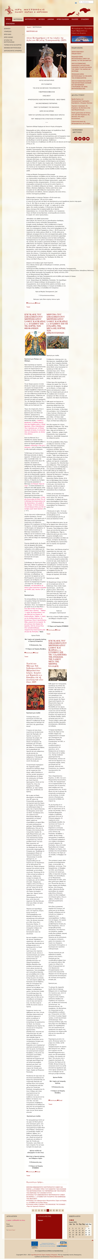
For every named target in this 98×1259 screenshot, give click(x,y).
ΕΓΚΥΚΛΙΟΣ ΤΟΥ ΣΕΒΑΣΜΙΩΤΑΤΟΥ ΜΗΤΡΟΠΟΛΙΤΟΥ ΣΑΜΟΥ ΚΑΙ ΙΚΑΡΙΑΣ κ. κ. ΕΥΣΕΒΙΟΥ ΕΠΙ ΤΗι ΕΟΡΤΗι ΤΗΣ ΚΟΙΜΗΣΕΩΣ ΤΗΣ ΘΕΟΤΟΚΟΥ (46, 1196)
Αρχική (29, 27)
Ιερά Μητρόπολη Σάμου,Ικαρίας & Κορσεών (44, 1254)
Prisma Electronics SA (56, 1256)
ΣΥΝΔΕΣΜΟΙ (85, 19)
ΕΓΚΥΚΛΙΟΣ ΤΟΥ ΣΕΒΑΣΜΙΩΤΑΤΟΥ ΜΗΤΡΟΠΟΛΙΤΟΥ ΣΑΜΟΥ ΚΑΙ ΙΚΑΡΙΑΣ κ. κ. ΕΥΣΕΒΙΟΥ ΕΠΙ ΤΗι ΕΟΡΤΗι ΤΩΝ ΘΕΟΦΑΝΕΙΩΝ (35, 321)
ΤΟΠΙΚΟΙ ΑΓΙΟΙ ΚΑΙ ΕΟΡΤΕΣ (13, 45)
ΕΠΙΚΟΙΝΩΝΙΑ (10, 23)
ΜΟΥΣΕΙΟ (42, 19)
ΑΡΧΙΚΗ (8, 19)
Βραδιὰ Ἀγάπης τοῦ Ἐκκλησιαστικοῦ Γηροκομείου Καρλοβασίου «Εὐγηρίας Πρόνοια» (82, 101)
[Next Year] (72, 1220)
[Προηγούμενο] (36, 1210)
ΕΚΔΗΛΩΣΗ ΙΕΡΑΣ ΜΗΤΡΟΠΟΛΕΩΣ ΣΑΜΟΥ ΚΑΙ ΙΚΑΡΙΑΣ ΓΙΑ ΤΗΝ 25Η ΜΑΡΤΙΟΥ (81, 58)
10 (57, 1210)
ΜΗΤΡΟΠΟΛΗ (18, 19)
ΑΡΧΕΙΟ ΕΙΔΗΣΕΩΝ (63, 19)
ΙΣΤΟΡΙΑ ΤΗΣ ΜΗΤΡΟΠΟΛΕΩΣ (9, 41)
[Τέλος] (62, 1210)
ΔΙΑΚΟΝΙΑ (51, 19)
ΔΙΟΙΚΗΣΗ (7, 28)
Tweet (28, 307)
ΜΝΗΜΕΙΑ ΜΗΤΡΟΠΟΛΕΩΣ (12, 48)
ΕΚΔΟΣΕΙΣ (75, 19)
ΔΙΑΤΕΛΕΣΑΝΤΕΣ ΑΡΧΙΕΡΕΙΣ (13, 50)
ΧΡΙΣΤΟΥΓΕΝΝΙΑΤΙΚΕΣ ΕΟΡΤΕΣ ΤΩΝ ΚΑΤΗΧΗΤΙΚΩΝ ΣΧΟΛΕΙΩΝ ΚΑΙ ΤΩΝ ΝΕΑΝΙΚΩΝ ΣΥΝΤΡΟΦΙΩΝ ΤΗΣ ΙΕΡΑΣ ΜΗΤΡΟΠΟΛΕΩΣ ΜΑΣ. (82, 84)
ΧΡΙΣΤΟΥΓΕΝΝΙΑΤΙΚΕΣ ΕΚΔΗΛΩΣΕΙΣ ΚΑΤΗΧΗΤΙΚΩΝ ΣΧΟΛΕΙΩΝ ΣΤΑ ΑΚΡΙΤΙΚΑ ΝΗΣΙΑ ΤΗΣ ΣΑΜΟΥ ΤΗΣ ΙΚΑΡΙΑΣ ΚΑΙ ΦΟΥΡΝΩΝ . (82, 67)
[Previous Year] (69, 1220)
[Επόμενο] (59, 1210)
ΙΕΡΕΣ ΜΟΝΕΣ (8, 37)
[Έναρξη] (33, 1210)
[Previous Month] (70, 1220)
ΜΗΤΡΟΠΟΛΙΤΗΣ (30, 19)
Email (38, 303)
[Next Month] (73, 1220)
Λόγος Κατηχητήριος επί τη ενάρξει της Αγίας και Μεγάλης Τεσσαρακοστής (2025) (46, 38)
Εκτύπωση (31, 303)
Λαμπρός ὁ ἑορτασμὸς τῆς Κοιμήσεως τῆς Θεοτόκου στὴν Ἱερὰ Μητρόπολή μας (81, 108)
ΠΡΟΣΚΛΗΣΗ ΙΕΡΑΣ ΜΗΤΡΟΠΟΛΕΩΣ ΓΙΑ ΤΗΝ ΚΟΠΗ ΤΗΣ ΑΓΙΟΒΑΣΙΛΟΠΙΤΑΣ (82, 76)
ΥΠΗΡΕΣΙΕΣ (7, 31)
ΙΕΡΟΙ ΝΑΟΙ (7, 34)
